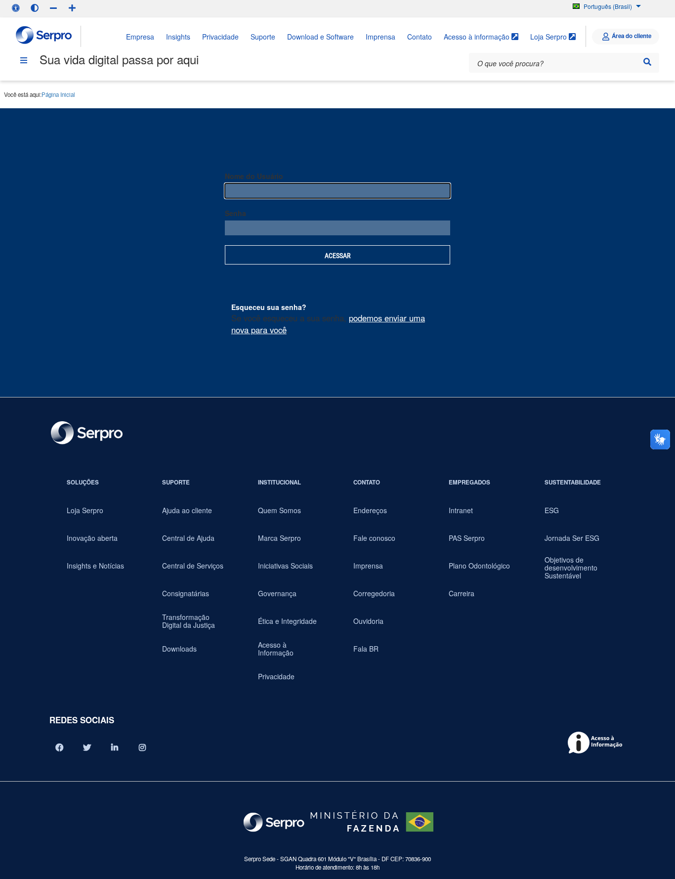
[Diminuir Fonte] (53, 8)
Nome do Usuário (254, 176)
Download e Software (320, 37)
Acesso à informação (477, 37)
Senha (235, 213)
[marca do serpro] (44, 36)
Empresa (140, 37)
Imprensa (380, 37)
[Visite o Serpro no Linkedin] (115, 747)
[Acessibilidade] (15, 8)
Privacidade (220, 37)
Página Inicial (58, 94)
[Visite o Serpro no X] (87, 747)
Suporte (263, 37)
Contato (419, 37)
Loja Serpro (549, 37)
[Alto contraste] (34, 8)
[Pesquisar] (647, 62)
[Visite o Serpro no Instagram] (142, 747)
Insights (178, 37)
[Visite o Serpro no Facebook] (59, 747)
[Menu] (24, 60)
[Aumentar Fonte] (72, 8)
